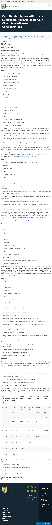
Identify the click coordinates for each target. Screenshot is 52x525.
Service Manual (13, 36)
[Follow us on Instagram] (32, 487)
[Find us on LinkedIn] (28, 491)
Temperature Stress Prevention (22, 38)
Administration (23, 36)
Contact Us (44, 494)
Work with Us (45, 505)
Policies (44, 500)
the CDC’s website (22, 220)
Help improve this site (43, 523)
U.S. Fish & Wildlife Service (12, 6)
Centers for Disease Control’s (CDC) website (26, 156)
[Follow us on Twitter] (35, 487)
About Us (44, 489)
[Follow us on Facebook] (28, 487)
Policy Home (5, 36)
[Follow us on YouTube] (35, 491)
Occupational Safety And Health (36, 36)
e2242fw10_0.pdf (6, 479)
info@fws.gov (31, 504)
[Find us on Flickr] (32, 491)
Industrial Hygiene (8, 38)
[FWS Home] (3, 6)
